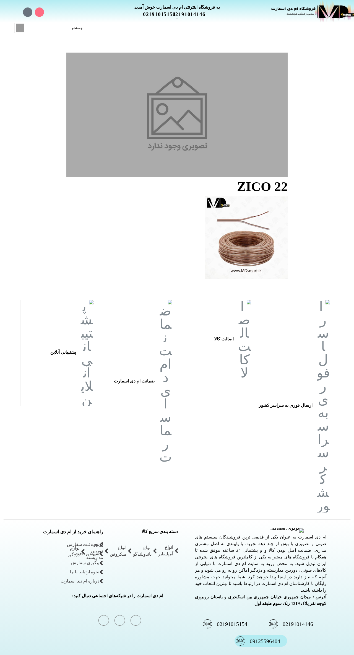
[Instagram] (39, 12)
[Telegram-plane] (15, 12)
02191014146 (192, 14)
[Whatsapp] (27, 12)
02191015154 (163, 14)
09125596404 (265, 641)
